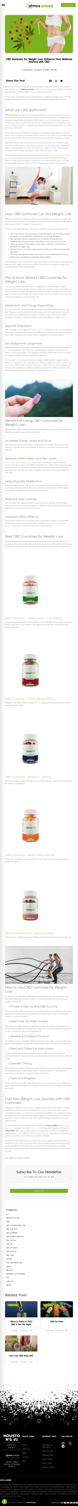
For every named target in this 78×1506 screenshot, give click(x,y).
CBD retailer (11, 1248)
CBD (55, 70)
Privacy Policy (47, 1459)
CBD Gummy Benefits (15, 1236)
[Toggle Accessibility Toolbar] (4, 1501)
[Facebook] (50, 81)
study (9, 309)
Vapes (8, 1285)
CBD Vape (10, 1255)
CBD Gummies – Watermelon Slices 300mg (33, 618)
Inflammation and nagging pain (18, 462)
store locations (36, 1128)
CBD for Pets (11, 1229)
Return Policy (47, 1463)
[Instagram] (56, 81)
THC (7, 1277)
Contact (25, 1457)
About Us (26, 1449)
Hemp (8, 1266)
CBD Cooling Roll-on (15, 1225)
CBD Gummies (11, 1233)
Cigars (9, 1259)
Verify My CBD (47, 1451)
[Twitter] (61, 81)
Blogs (25, 1453)
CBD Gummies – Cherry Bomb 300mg (30, 698)
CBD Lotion (11, 1240)
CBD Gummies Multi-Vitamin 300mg (29, 933)
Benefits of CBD (13, 1218)
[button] (3, 5)
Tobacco (10, 1281)
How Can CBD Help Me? (21, 1356)
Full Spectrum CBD (14, 1263)
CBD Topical (11, 1251)
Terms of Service (48, 1467)
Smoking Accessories (15, 1274)
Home (25, 1445)
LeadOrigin (31, 1502)
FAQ (24, 1461)
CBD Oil (9, 1244)
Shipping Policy (47, 1455)
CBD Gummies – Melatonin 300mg (28, 776)
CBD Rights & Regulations (47, 1446)
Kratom (9, 1270)
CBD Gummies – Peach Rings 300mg (29, 855)
